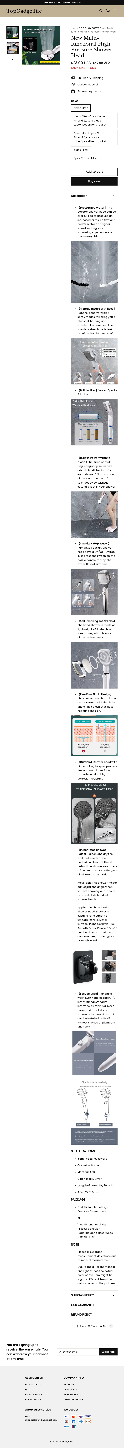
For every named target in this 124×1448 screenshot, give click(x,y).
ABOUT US (69, 1384)
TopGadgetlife (22, 11)
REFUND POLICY (33, 1399)
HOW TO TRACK (33, 1384)
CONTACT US (71, 1389)
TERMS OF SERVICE (73, 1399)
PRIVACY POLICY (33, 1394)
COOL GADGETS (90, 28)
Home (74, 28)
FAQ (27, 1389)
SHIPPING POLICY (72, 1394)
